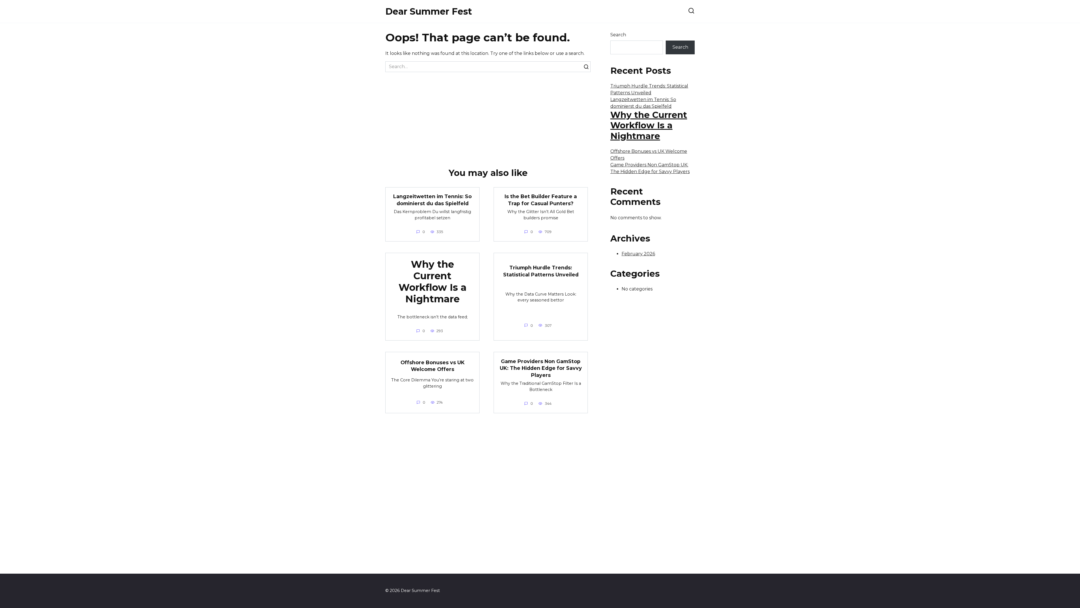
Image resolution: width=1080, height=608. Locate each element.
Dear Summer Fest (428, 11)
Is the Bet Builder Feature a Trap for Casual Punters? (541, 199)
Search (618, 34)
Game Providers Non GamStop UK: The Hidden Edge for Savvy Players (541, 368)
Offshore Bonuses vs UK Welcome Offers (432, 365)
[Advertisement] (488, 114)
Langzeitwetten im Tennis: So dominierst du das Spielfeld (432, 199)
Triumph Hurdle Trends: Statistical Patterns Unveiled (541, 271)
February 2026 (638, 253)
